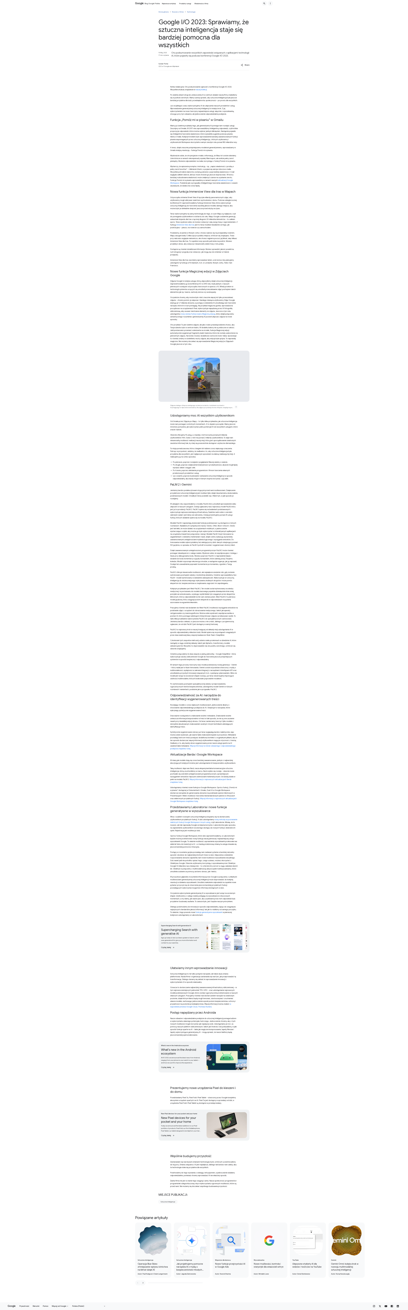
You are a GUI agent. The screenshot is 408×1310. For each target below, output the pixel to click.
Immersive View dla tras (185, 225)
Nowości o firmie (178, 12)
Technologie (191, 12)
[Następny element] (143, 1282)
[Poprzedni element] (137, 1282)
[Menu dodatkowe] (270, 3)
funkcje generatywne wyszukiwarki (209, 912)
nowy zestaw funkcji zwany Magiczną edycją (198, 314)
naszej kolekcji (201, 90)
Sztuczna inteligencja (168, 1202)
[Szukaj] (264, 3)
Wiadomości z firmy (201, 4)
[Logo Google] (12, 1306)
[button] (245, 65)
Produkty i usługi (185, 4)
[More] (236, 407)
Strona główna (164, 12)
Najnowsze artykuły (169, 4)
